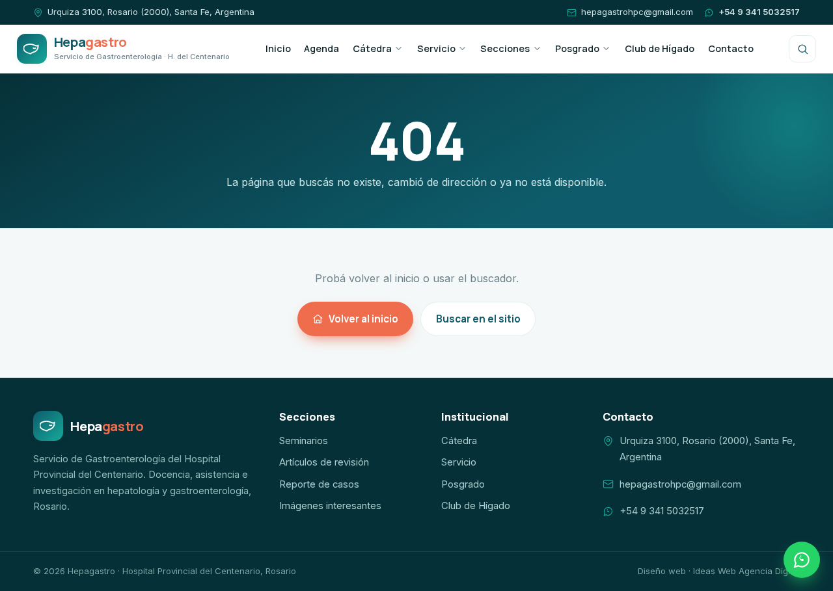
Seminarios (303, 441)
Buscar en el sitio (478, 319)
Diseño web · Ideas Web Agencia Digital (719, 571)
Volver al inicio (363, 319)
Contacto (731, 48)
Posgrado (577, 48)
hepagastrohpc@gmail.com (636, 12)
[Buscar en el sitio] (802, 48)
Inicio (278, 48)
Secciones (505, 48)
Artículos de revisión (324, 462)
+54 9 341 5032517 (758, 12)
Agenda (321, 48)
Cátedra (372, 48)
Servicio (436, 48)
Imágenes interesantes (330, 506)
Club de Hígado (659, 48)
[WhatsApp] (802, 560)
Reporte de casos (319, 484)
